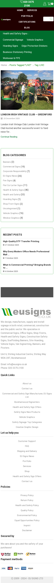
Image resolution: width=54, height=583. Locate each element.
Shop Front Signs (11, 204)
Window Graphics (11, 218)
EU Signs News (10, 176)
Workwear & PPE (11, 58)
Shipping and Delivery (27, 451)
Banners (7, 162)
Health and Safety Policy (27, 505)
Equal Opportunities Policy (27, 520)
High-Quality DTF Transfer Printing (21, 241)
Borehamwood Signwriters (27, 402)
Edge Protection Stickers (34, 45)
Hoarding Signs (10, 45)
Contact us (27, 388)
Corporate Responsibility (14, 171)
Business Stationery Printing (17, 52)
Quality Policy (27, 510)
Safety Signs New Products (27, 412)
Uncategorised (10, 208)
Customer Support (27, 441)
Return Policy (27, 500)
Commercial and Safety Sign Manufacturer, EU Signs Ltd (27, 395)
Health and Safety (11, 194)
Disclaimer (27, 530)
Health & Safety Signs (13, 190)
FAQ (27, 446)
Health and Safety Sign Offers (27, 407)
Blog (27, 28)
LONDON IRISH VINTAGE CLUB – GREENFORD (26, 114)
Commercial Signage (13, 39)
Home (20, 10)
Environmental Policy (27, 515)
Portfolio (27, 16)
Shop (27, 471)
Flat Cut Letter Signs (13, 185)
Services (32, 10)
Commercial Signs (11, 166)
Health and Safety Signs (15, 33)
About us (27, 383)
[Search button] (51, 19)
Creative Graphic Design (27, 427)
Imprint (27, 525)
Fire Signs (7, 180)
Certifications (27, 22)
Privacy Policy (27, 495)
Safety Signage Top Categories (27, 422)
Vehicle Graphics (35, 39)
